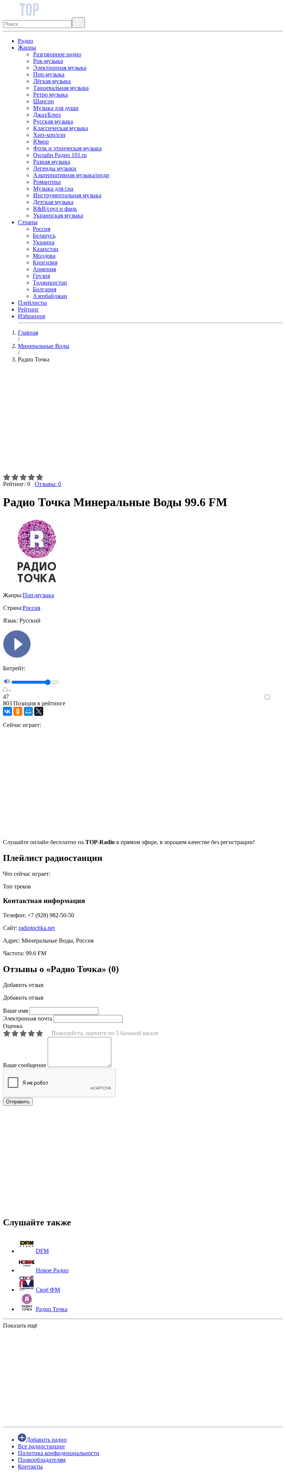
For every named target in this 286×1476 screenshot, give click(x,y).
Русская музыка (53, 121)
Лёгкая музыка (52, 81)
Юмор (41, 141)
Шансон (43, 101)
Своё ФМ (48, 1290)
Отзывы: (48, 484)
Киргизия (45, 262)
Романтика (47, 182)
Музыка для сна (53, 188)
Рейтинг (28, 309)
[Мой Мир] (28, 711)
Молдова (44, 256)
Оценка (12, 1026)
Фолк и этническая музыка (67, 148)
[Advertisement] (143, 421)
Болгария (44, 289)
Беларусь (44, 235)
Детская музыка (53, 202)
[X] (38, 711)
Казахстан (45, 249)
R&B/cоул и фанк (55, 209)
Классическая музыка (60, 128)
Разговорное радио (57, 54)
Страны (28, 222)
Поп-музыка (48, 74)
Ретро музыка (50, 94)
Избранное (31, 316)
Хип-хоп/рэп (49, 135)
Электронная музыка (59, 68)
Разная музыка (51, 162)
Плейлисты (32, 303)
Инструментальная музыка (67, 195)
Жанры (27, 47)
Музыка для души (56, 108)
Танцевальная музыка (61, 88)
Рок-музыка (48, 61)
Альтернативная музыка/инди (71, 175)
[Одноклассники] (17, 711)
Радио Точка (51, 1309)
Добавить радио (46, 1439)
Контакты (30, 1466)
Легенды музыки (54, 168)
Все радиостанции (41, 1446)
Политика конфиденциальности (58, 1453)
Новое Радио (52, 1270)
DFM (42, 1251)
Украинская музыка (58, 215)
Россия (41, 229)
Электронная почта (27, 1018)
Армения (44, 269)
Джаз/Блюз (47, 115)
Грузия (41, 276)
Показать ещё (20, 1325)
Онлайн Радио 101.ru (60, 155)
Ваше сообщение (24, 1065)
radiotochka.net (37, 928)
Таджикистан (50, 282)
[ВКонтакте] (7, 711)
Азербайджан (50, 296)
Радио (25, 41)
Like (277, 697)
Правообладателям (42, 1460)
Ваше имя (15, 1010)
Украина (43, 242)
